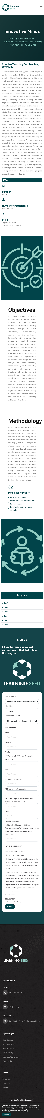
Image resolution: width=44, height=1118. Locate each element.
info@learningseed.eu (16, 1007)
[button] (22, 603)
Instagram (6, 1079)
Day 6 (6, 625)
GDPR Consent (10, 895)
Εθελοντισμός (8, 1053)
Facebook (6, 1083)
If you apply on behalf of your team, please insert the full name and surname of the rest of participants (22, 831)
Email (6, 769)
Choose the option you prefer (15, 851)
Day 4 (6, 616)
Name (7, 733)
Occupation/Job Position (13, 779)
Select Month (9, 706)
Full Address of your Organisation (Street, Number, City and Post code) (19, 800)
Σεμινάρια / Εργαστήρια (11, 1057)
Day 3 (6, 612)
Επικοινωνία (7, 1061)
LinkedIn (5, 1087)
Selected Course (10, 696)
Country (7, 811)
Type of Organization (12, 821)
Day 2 (6, 607)
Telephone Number (11, 760)
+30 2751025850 (15, 993)
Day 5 (6, 620)
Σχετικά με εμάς (8, 1040)
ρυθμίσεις (24, 1111)
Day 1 (6, 603)
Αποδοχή (6, 1114)
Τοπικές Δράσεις (8, 1048)
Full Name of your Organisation (15, 789)
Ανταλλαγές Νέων (9, 1044)
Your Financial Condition (13, 716)
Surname (8, 742)
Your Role (8, 752)
